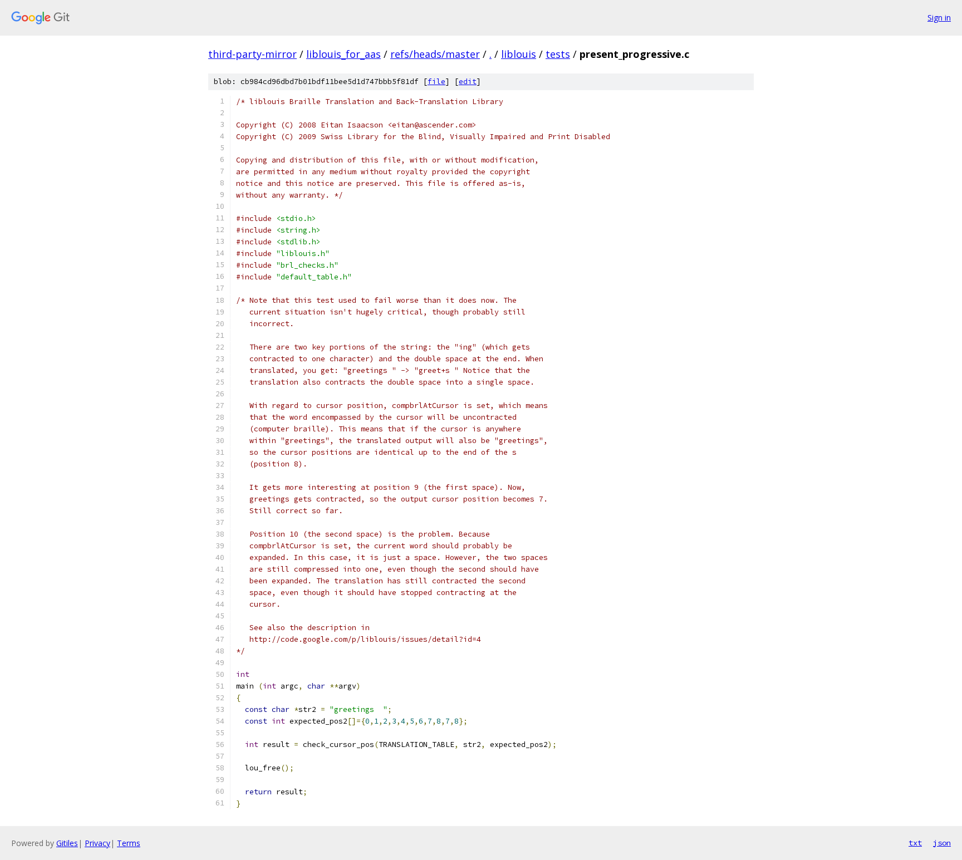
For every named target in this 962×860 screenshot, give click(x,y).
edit (468, 81)
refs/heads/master (435, 54)
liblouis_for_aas (343, 54)
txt (915, 843)
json (942, 843)
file (436, 81)
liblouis (518, 54)
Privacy (97, 843)
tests (558, 54)
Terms (128, 843)
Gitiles (67, 843)
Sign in (939, 17)
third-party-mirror (252, 54)
